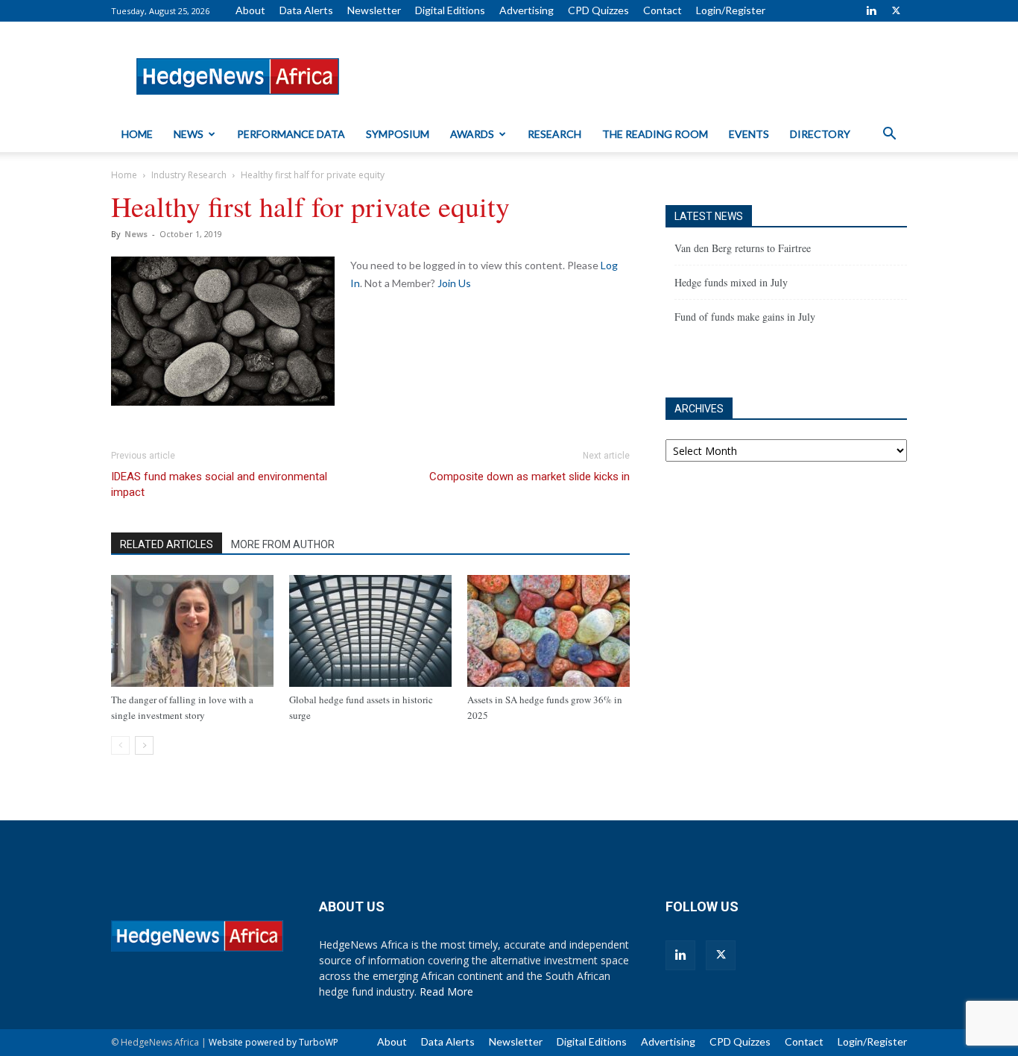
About (250, 10)
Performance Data (291, 134)
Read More (446, 991)
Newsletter (374, 10)
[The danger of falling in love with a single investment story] (192, 631)
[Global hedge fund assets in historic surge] (370, 631)
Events (749, 134)
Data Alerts (306, 10)
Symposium (397, 134)
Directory (820, 134)
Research (554, 134)
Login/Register (730, 10)
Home (137, 134)
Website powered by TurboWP (273, 1042)
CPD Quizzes (598, 10)
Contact (662, 10)
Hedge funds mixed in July (731, 282)
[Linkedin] (871, 10)
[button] (889, 135)
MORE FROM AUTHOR (283, 544)
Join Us (454, 283)
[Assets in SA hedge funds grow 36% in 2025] (548, 631)
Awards (472, 134)
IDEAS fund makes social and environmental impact (219, 484)
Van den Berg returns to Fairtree (742, 248)
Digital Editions (450, 10)
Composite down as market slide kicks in (529, 476)
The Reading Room (655, 134)
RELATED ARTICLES (166, 544)
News (188, 134)
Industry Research (189, 175)
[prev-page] (120, 745)
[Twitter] (896, 10)
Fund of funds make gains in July (744, 316)
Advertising (526, 10)
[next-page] (144, 745)
